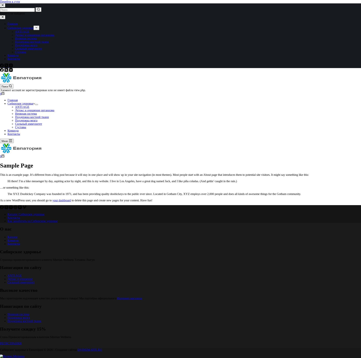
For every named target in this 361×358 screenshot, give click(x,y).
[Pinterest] (16, 207)
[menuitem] (36, 28)
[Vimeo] (24, 207)
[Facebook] (2, 66)
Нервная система (18, 314)
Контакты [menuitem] (14, 58)
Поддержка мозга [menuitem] (26, 45)
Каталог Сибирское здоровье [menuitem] (26, 214)
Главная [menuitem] (13, 23)
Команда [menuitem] (13, 55)
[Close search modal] (2, 5)
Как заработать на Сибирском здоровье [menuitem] (33, 221)
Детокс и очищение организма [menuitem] (34, 35)
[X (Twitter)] (7, 66)
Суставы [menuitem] (20, 52)
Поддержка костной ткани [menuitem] (32, 41)
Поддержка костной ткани (24, 321)
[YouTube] (20, 207)
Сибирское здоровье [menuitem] (20, 28)
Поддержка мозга (19, 317)
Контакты (14, 243)
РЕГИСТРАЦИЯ (11, 343)
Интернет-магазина (129, 298)
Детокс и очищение (20, 279)
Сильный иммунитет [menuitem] (28, 48)
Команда (13, 240)
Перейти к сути (10, 1)
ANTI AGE (15, 275)
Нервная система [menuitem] (26, 38)
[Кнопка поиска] (38, 9)
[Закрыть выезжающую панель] (2, 17)
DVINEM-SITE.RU (90, 349)
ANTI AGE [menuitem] (22, 31)
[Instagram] (11, 66)
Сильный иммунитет (21, 282)
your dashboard (61, 200)
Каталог (13, 237)
